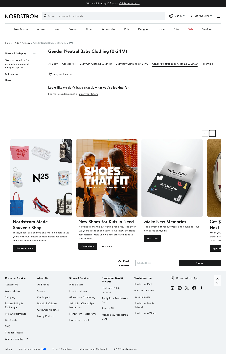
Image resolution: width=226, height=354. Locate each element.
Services (207, 29)
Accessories (108, 29)
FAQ (7, 326)
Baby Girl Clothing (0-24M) (96, 63)
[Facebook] (194, 288)
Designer (143, 29)
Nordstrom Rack (143, 284)
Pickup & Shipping (15, 53)
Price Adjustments (15, 313)
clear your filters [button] (88, 94)
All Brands (43, 284)
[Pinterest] (180, 288)
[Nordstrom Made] (41, 177)
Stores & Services (79, 278)
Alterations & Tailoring (82, 297)
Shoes (89, 29)
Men (57, 29)
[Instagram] (172, 288)
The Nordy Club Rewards (111, 290)
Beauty (73, 29)
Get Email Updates (48, 309)
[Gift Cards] (172, 177)
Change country (14, 339)
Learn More (106, 246)
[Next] (219, 64)
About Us (42, 278)
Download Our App (187, 278)
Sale (190, 29)
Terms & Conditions (62, 349)
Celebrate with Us (129, 3)
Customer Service (15, 278)
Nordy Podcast (45, 316)
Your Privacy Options (29, 349)
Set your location (62, 74)
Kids (126, 29)
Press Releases (142, 297)
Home (161, 29)
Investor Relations (144, 290)
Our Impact (43, 297)
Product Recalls (14, 332)
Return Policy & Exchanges (14, 305)
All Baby (26, 43)
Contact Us (11, 284)
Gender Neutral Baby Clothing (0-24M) (175, 63)
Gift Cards (152, 238)
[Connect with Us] (201, 288)
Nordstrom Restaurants (82, 313)
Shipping (10, 297)
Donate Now (87, 246)
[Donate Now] (106, 177)
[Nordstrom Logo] (21, 16)
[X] (187, 288)
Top (217, 283)
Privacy (8, 349)
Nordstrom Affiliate (145, 313)
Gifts (176, 29)
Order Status (12, 291)
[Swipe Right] (212, 133)
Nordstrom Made (24, 248)
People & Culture (47, 303)
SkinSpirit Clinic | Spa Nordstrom (81, 305)
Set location (12, 74)
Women (41, 29)
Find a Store (76, 284)
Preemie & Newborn (213, 63)
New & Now (21, 29)
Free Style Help (78, 291)
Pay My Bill (108, 308)
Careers (41, 291)
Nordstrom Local (79, 320)
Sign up (199, 262)
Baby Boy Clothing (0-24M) (132, 63)
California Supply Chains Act (93, 349)
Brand (8, 80)
